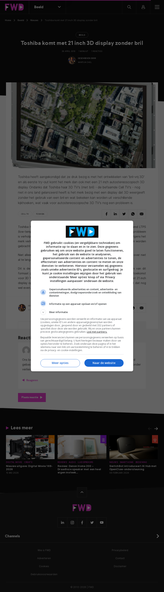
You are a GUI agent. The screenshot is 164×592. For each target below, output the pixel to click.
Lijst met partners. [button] (97, 331)
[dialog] (82, 296)
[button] (82, 312)
